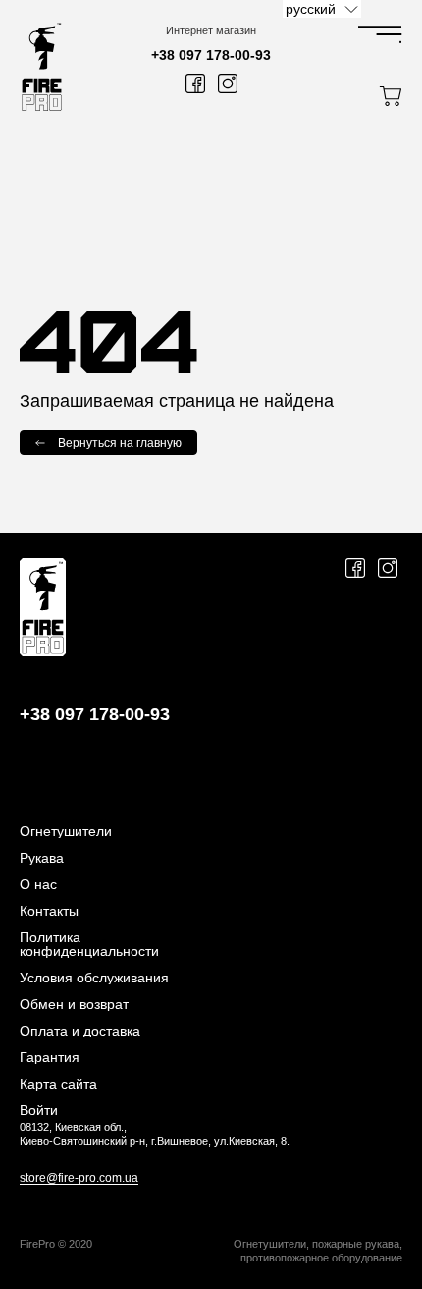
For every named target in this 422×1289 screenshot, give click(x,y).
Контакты (49, 911)
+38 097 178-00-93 (211, 55)
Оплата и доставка (80, 1030)
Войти (39, 1110)
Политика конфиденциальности (89, 944)
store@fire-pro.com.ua (79, 1178)
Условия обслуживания (94, 977)
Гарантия (49, 1057)
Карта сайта (58, 1084)
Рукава (42, 858)
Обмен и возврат (74, 1004)
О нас (38, 884)
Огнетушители (66, 831)
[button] (322, 9)
